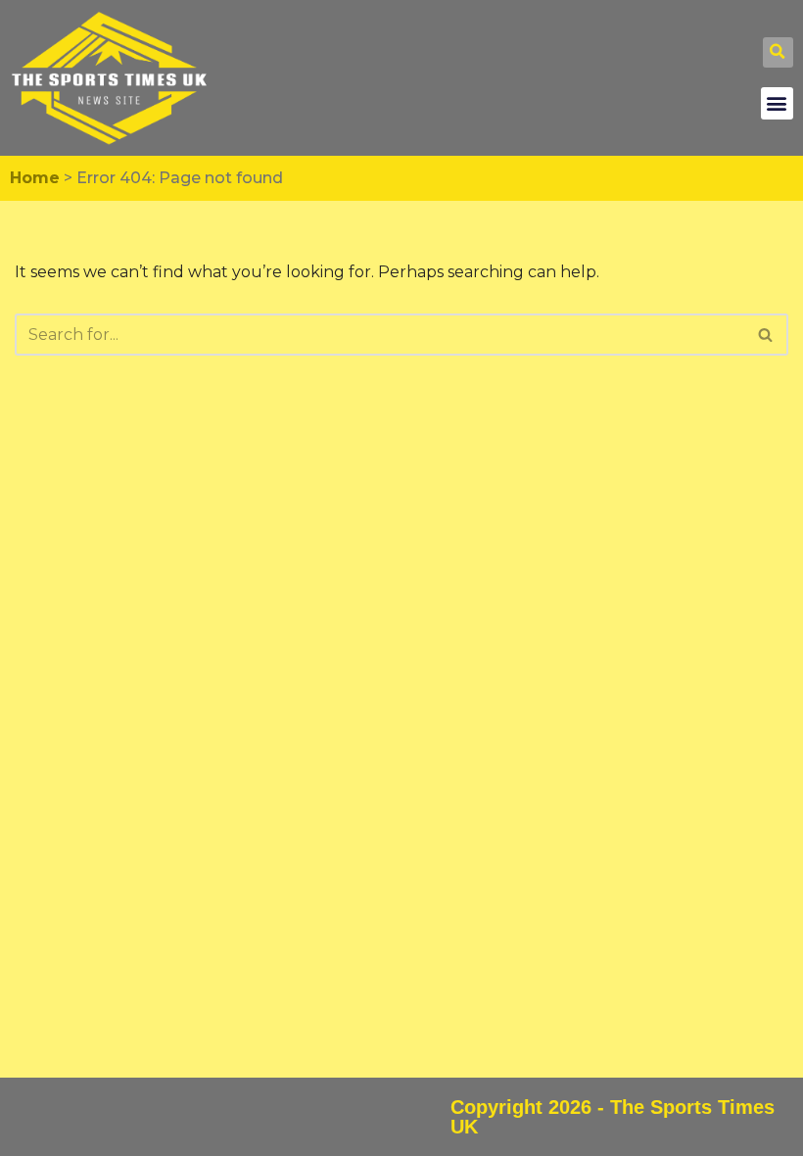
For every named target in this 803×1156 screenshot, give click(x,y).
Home (35, 178)
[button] (778, 52)
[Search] (766, 334)
